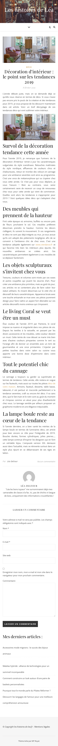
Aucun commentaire (46, 461)
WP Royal (35, 741)
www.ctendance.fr (44, 244)
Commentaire (9, 580)
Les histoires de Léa (29, 10)
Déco (29, 67)
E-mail (6, 542)
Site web (7, 555)
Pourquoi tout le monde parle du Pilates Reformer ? (26, 690)
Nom (6, 528)
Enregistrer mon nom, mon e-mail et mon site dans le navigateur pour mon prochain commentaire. (27, 574)
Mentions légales (42, 726)
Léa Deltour (12, 461)
